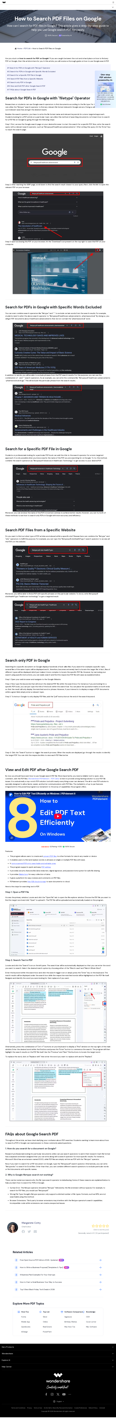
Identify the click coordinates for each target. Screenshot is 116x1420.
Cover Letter (91, 1322)
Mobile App (25, 1322)
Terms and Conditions (18, 1408)
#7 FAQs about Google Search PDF (21, 89)
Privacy (29, 1408)
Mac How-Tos (69, 1327)
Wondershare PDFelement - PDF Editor (44, 778)
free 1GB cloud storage (37, 881)
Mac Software (91, 1327)
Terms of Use (38, 1408)
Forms (23, 1317)
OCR (88, 1317)
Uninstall (102, 1408)
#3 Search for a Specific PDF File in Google (24, 75)
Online (45, 1322)
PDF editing (46, 867)
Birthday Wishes (70, 1322)
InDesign (24, 1332)
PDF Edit (27, 48)
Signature (68, 1317)
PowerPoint (47, 1332)
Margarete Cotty (31, 1222)
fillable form (23, 874)
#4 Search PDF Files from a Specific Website (25, 79)
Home (19, 48)
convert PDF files (50, 856)
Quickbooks (25, 1327)
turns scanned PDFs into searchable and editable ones (33, 863)
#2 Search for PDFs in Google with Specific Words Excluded (31, 71)
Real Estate (47, 1327)
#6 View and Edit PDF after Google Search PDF (26, 86)
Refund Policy (93, 1408)
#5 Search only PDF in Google (19, 82)
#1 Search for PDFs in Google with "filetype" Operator (28, 68)
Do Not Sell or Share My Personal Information (58, 1408)
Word (45, 1317)
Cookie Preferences (80, 1408)
